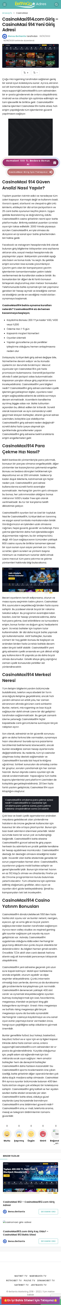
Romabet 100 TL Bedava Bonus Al (28, 162)
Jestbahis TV (39, 1284)
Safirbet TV (21, 1284)
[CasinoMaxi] (30, 136)
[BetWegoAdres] (30, 4)
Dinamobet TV (46, 1280)
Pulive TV (29, 1280)
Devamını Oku (48, 1211)
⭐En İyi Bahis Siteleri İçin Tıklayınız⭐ (30, 1300)
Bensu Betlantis (17, 36)
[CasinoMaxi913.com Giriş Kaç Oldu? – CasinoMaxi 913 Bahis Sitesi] (30, 1222)
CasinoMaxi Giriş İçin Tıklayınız (28, 172)
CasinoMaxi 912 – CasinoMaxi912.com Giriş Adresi (29, 1203)
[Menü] (4, 4)
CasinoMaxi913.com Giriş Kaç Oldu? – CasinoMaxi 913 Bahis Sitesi (25, 1233)
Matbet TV (21, 1275)
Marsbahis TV (38, 1275)
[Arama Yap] (56, 4)
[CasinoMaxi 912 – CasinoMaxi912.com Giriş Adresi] (30, 1178)
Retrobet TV (14, 1280)
